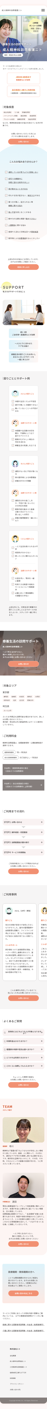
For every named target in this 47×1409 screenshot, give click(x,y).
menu (43, 10)
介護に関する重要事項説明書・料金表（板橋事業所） (23, 1330)
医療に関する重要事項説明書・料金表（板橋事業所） (23, 1324)
